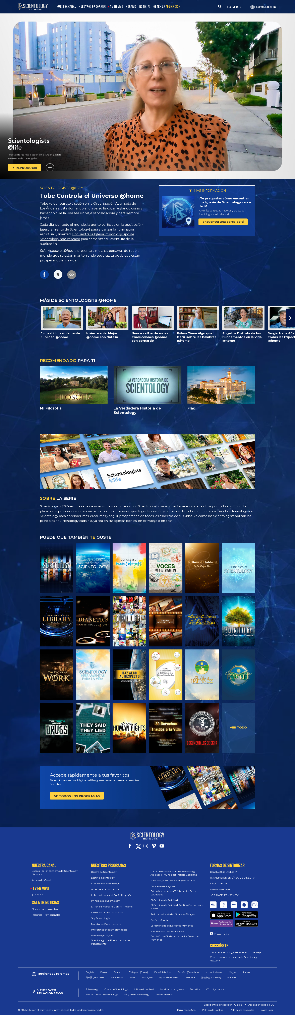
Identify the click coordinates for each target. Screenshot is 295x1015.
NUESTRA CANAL (66, 6)
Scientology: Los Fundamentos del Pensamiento (110, 942)
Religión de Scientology (136, 994)
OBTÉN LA (166, 6)
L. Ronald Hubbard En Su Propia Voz (112, 895)
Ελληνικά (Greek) (138, 972)
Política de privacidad (242, 1009)
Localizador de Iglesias (172, 989)
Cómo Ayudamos (215, 989)
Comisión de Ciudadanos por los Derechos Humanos (174, 938)
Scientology (92, 989)
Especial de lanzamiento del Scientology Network (55, 872)
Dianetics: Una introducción (107, 912)
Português (147, 977)
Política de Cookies (212, 1009)
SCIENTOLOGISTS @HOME (63, 188)
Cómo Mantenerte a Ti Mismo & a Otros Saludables (173, 893)
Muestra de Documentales (106, 924)
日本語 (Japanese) (95, 977)
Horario (38, 895)
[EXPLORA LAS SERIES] (56, 568)
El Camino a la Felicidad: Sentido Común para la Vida (177, 906)
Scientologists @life (102, 935)
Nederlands (117, 977)
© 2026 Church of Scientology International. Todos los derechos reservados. (61, 1009)
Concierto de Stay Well (163, 886)
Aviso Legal (267, 1009)
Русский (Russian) (169, 977)
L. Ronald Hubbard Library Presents (111, 906)
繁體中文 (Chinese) (211, 977)
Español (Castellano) (188, 972)
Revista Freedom (164, 994)
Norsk (132, 977)
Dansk (103, 972)
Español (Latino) (163, 972)
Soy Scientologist (101, 918)
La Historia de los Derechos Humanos (172, 925)
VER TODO (238, 727)
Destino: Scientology (103, 877)
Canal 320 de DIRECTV (223, 871)
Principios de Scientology (105, 900)
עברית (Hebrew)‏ (214, 972)
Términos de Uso (186, 1009)
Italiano (247, 972)
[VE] (238, 568)
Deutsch (118, 972)
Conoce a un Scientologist (106, 883)
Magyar (233, 972)
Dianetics (195, 989)
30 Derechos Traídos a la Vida (167, 931)
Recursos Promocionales (46, 914)
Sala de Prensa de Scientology (102, 994)
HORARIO (131, 6)
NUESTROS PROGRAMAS (92, 6)
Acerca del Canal (41, 880)
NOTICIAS (145, 6)
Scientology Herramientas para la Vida (173, 880)
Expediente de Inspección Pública (223, 1004)
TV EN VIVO (116, 6)
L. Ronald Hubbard (144, 989)
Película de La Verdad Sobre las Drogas (172, 914)
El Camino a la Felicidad (164, 900)
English (90, 972)
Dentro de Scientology (104, 871)
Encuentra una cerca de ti (223, 222)
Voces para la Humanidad (105, 889)
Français (231, 977)
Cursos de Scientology (116, 989)
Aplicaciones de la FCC (261, 1004)
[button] (4, 318)
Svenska (190, 977)
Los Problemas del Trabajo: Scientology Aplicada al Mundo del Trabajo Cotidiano (174, 873)
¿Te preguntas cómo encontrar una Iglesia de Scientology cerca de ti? (224, 202)
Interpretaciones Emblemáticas (109, 929)
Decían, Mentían (160, 920)
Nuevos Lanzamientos (45, 908)
